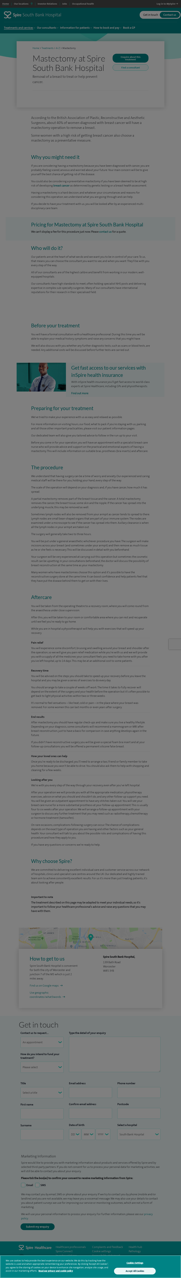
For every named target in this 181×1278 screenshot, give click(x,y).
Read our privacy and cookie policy (56, 1270)
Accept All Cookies (135, 1271)
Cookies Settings (135, 1262)
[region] (90, 1266)
